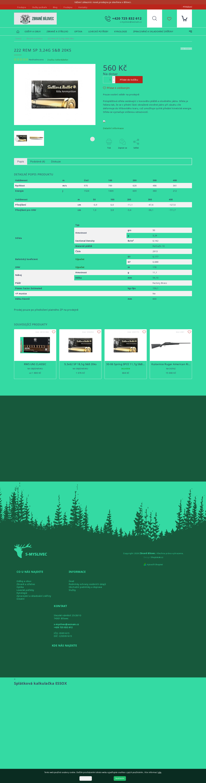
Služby (72, 590)
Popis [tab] (20, 161)
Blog (55, 7)
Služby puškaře (39, 7)
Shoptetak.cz (157, 557)
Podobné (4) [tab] (37, 161)
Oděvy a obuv (24, 581)
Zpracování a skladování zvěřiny (34, 595)
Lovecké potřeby (25, 590)
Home (19, 31)
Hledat (157, 19)
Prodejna (21, 7)
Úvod (71, 581)
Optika (20, 587)
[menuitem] (33, 32)
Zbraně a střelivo (26, 584)
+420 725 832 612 (63, 627)
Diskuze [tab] (56, 161)
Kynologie (22, 592)
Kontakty (82, 7)
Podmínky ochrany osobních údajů (87, 584)
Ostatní (21, 598)
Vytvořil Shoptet (155, 564)
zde (159, 772)
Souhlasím (119, 778)
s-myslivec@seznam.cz (66, 624)
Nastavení (85, 778)
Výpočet (79, 259)
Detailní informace (113, 128)
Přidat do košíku (129, 79)
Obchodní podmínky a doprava (85, 587)
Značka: (57, 59)
